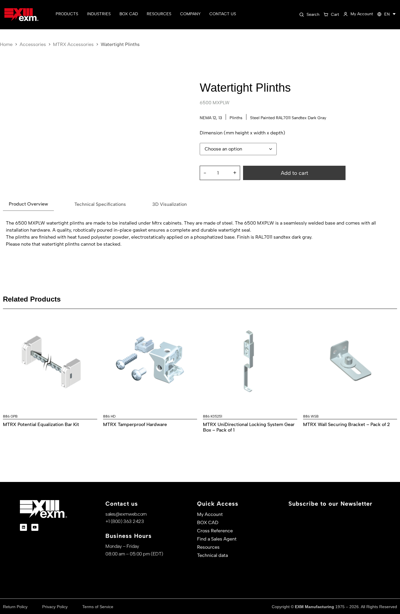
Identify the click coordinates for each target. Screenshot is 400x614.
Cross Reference (215, 530)
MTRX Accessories (73, 44)
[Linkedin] (23, 527)
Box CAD (128, 13)
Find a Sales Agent (217, 539)
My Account (210, 514)
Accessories (33, 44)
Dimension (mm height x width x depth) (242, 133)
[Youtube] (34, 527)
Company (190, 13)
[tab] (28, 204)
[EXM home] (21, 14)
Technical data (212, 555)
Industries (99, 13)
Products (67, 13)
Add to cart (294, 173)
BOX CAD (207, 522)
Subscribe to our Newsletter (330, 503)
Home (6, 44)
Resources (159, 13)
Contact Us (222, 13)
